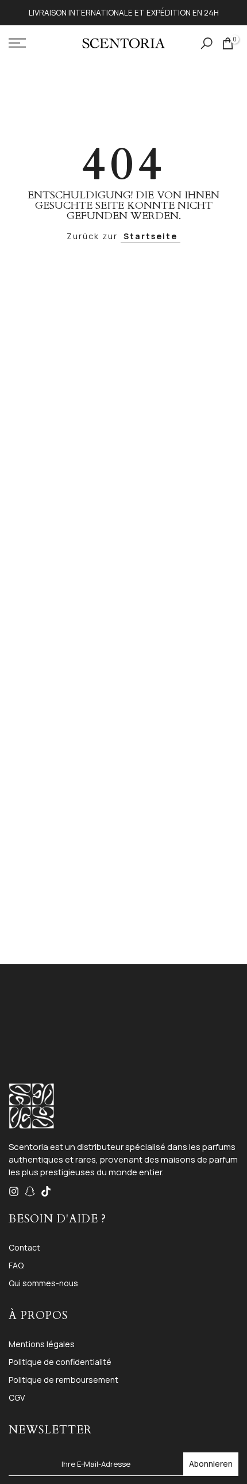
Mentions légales (42, 1344)
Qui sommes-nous (43, 1283)
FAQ (16, 1265)
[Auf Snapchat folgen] (30, 1191)
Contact (24, 1247)
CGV (17, 1397)
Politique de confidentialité (60, 1361)
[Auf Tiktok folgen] (46, 1191)
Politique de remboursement (63, 1379)
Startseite (150, 236)
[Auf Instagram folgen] (14, 1191)
